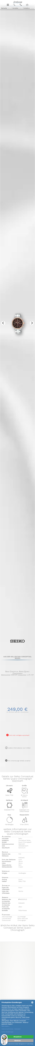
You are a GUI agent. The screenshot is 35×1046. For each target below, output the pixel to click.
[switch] (4, 1043)
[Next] (32, 323)
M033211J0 (23, 899)
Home (6, 8)
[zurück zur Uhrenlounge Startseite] (17, 2)
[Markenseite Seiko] (17, 645)
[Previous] (3, 323)
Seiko (17, 8)
